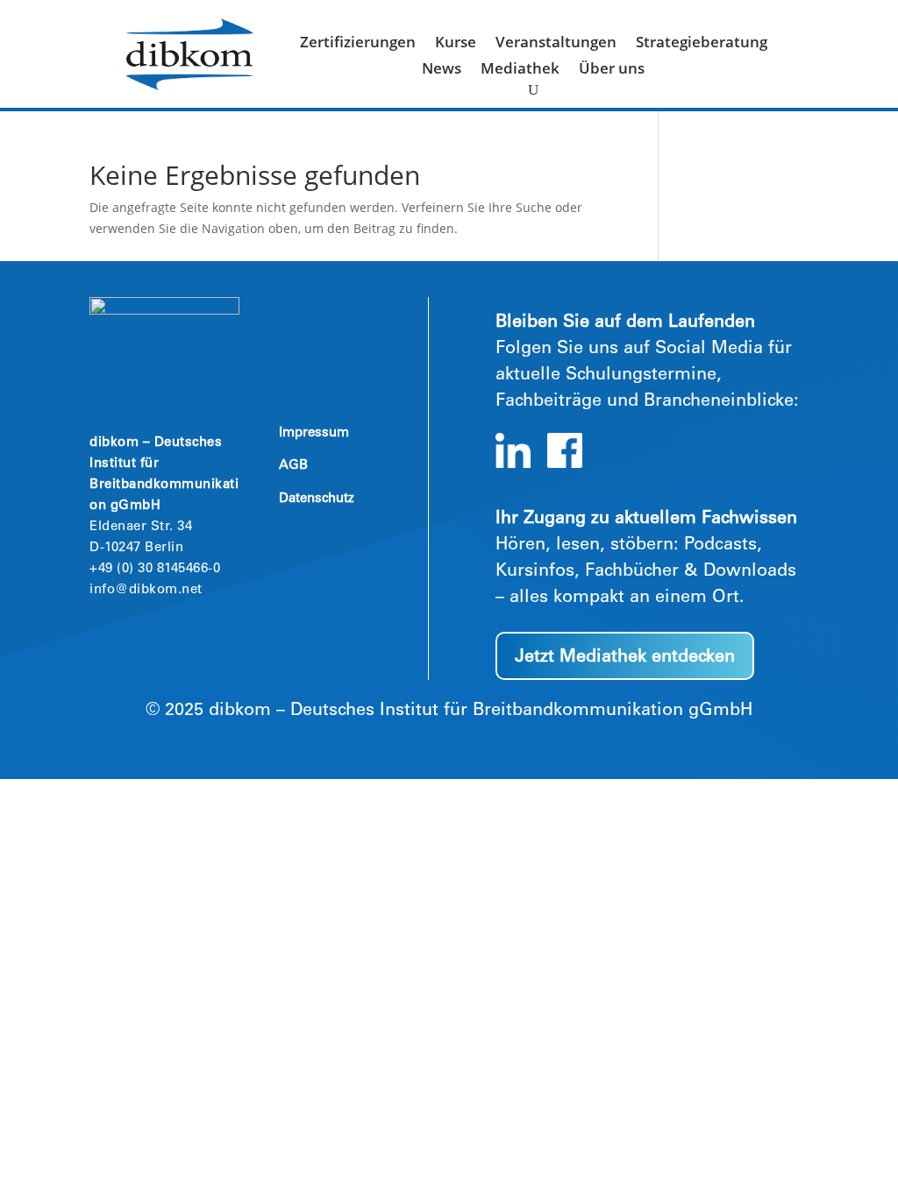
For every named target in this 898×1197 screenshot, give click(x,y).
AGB (293, 465)
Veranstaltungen (555, 44)
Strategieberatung (701, 44)
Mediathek (520, 70)
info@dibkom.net (146, 590)
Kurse (455, 44)
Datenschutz (316, 499)
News (441, 70)
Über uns (612, 70)
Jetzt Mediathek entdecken (625, 658)
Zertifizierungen (358, 44)
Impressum (314, 433)
